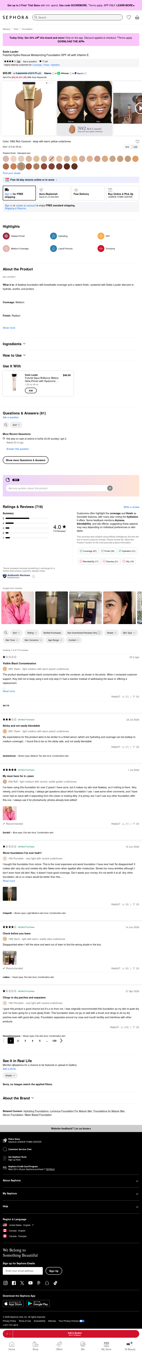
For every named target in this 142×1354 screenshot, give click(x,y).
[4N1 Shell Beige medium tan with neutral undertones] (120, 159)
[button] (53, 73)
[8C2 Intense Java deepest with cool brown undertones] (67, 166)
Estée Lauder (10, 51)
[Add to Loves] (137, 141)
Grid (127, 146)
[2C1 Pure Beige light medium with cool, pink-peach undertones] (44, 159)
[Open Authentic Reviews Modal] (33, 576)
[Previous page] (4, 1040)
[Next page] (61, 1040)
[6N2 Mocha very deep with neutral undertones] (36, 166)
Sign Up (54, 1271)
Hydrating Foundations (36, 1111)
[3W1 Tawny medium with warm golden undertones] (105, 159)
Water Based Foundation (38, 1114)
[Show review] (17, 607)
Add (31, 390)
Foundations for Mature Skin (109, 1111)
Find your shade (12, 173)
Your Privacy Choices (69, 1320)
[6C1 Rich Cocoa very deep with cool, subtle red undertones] (29, 166)
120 (54, 1040)
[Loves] (129, 17)
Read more (9, 691)
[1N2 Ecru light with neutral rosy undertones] (21, 159)
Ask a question (30, 61)
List (135, 146)
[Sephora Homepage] (15, 17)
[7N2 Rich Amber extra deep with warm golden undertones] (51, 166)
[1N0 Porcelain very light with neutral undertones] (13, 159)
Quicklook (11, 383)
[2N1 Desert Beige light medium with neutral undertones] (59, 159)
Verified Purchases (52, 632)
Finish (46, 64)
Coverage (37, 64)
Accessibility (39, 1320)
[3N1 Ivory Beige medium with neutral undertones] (90, 159)
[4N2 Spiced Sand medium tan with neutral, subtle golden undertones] (128, 159)
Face (16, 28)
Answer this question (17, 449)
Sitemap (52, 1320)
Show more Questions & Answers (25, 460)
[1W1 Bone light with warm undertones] (29, 159)
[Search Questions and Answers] (6, 425)
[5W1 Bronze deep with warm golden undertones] (13, 166)
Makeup (6, 28)
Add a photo (9, 1068)
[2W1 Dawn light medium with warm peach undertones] (74, 159)
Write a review (131, 507)
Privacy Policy (9, 1320)
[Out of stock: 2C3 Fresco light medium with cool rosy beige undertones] (51, 159)
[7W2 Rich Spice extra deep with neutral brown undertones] (59, 166)
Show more (9, 327)
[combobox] (77, 17)
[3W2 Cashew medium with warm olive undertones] (112, 159)
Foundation (27, 28)
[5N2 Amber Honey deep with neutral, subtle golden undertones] (6, 166)
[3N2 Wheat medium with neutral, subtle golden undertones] (97, 159)
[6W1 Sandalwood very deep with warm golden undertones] (44, 166)
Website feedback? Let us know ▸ (71, 1128)
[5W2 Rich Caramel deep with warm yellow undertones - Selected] (21, 166)
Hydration (55, 64)
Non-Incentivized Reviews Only (82, 632)
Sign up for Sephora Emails (19, 1263)
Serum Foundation (13, 1114)
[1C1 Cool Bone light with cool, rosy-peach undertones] (6, 159)
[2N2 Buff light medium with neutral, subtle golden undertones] (67, 159)
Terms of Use (25, 1320)
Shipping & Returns (15, 208)
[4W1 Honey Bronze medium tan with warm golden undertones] (135, 159)
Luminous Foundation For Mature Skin (71, 1111)
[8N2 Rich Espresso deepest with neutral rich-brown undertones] (74, 166)
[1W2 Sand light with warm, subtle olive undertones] (36, 159)
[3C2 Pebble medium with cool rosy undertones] (82, 159)
